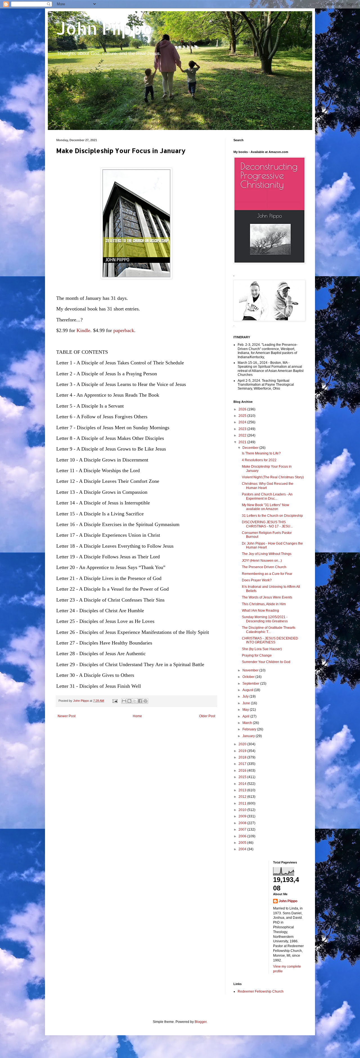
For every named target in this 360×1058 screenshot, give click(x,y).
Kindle (83, 330)
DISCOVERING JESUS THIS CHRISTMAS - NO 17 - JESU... (267, 524)
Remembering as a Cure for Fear (267, 574)
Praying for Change (257, 655)
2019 (242, 751)
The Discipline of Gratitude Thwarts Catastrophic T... (268, 630)
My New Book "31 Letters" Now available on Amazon (265, 507)
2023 (242, 429)
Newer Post (66, 716)
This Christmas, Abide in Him (264, 604)
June (246, 703)
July (245, 696)
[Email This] (124, 701)
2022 (242, 435)
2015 (242, 777)
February (249, 729)
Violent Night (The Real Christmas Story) (273, 477)
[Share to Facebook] (140, 701)
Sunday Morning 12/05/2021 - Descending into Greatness (265, 619)
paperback (123, 330)
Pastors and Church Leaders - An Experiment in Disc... (267, 496)
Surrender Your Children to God (266, 662)
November (250, 670)
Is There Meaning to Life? (261, 453)
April (246, 716)
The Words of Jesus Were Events (267, 597)
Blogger (200, 1022)
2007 (242, 829)
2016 (242, 771)
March (247, 723)
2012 (242, 797)
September (251, 683)
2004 (242, 849)
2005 (242, 843)
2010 (242, 810)
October (248, 677)
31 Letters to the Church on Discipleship (272, 516)
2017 (242, 764)
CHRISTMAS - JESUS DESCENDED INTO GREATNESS (270, 640)
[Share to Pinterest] (145, 701)
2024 (242, 422)
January (249, 736)
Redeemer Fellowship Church (261, 991)
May (246, 710)
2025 (242, 416)
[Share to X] (135, 701)
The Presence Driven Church (264, 567)
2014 (242, 784)
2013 (242, 790)
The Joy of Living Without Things (266, 554)
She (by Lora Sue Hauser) (262, 649)
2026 (242, 409)
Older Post (207, 716)
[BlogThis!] (129, 701)
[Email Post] (114, 700)
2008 (242, 823)
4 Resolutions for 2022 (259, 460)
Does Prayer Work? (257, 580)
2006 (242, 836)
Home (137, 716)
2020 (242, 744)
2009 (242, 816)
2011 (242, 803)
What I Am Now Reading (260, 611)
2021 (242, 442)
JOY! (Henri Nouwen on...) (262, 561)
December (250, 448)
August (248, 690)
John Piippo (104, 28)
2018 (242, 757)
